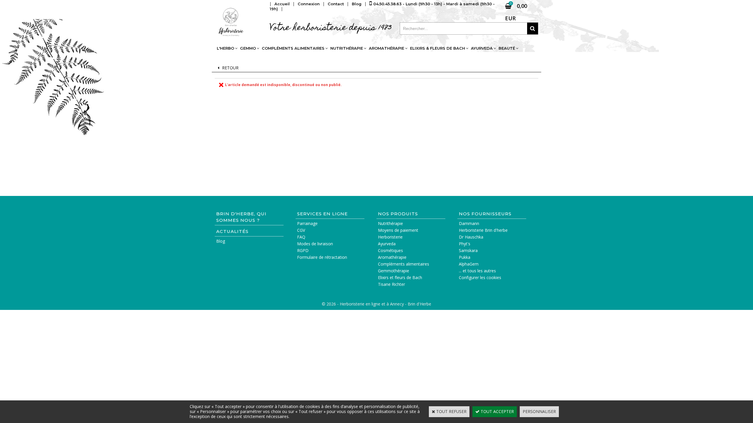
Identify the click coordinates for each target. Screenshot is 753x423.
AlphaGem (469, 264)
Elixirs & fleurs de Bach (437, 48)
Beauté (507, 48)
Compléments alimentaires (293, 48)
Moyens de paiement (398, 230)
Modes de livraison (315, 243)
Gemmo (248, 48)
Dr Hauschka (471, 237)
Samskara (468, 250)
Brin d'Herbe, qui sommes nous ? (241, 217)
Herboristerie (390, 237)
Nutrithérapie (346, 48)
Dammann (469, 223)
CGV (301, 230)
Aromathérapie (386, 48)
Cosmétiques (390, 250)
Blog (220, 241)
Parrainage (307, 223)
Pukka (464, 257)
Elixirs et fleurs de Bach (400, 277)
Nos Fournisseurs (485, 213)
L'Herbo (225, 48)
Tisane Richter (391, 284)
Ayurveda (482, 48)
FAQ (301, 237)
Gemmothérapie (393, 270)
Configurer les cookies (480, 277)
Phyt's (464, 243)
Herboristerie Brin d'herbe (483, 230)
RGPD (303, 250)
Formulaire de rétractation (322, 257)
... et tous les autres (477, 270)
